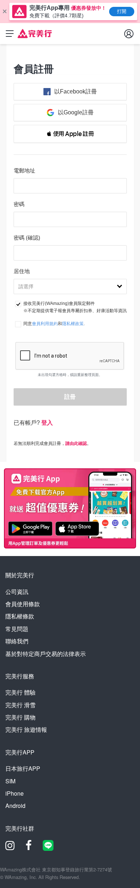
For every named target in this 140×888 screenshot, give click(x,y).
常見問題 (16, 629)
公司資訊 (16, 591)
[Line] (48, 848)
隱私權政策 (73, 323)
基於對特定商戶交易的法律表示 (45, 653)
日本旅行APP (22, 768)
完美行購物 (20, 717)
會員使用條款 (22, 604)
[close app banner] (4, 11)
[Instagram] (10, 848)
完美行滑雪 (20, 705)
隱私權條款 (19, 616)
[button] (70, 133)
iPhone (14, 793)
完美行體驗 (20, 692)
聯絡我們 (16, 641)
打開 (121, 11)
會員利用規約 (45, 323)
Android (15, 805)
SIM (10, 781)
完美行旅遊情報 (26, 729)
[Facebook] (28, 848)
